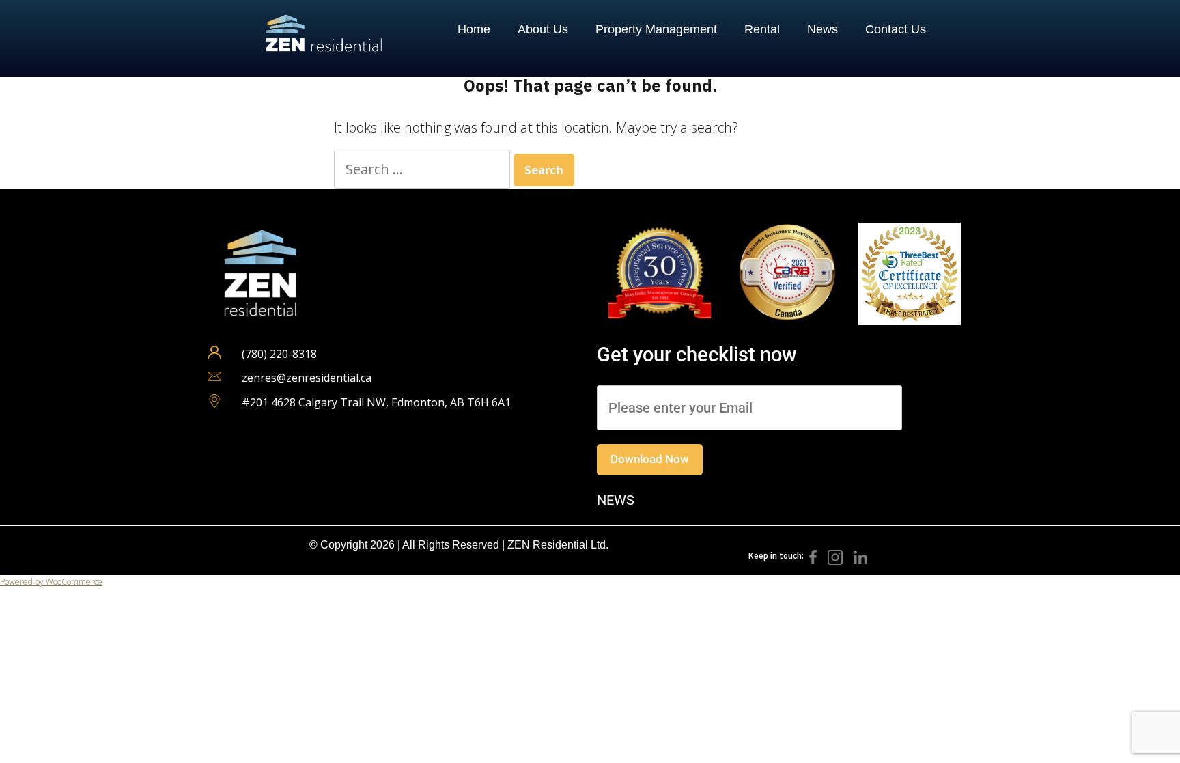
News (822, 29)
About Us (543, 29)
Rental (762, 29)
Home (474, 29)
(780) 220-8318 (279, 353)
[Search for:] (424, 169)
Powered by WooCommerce (51, 581)
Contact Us (895, 29)
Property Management (656, 29)
